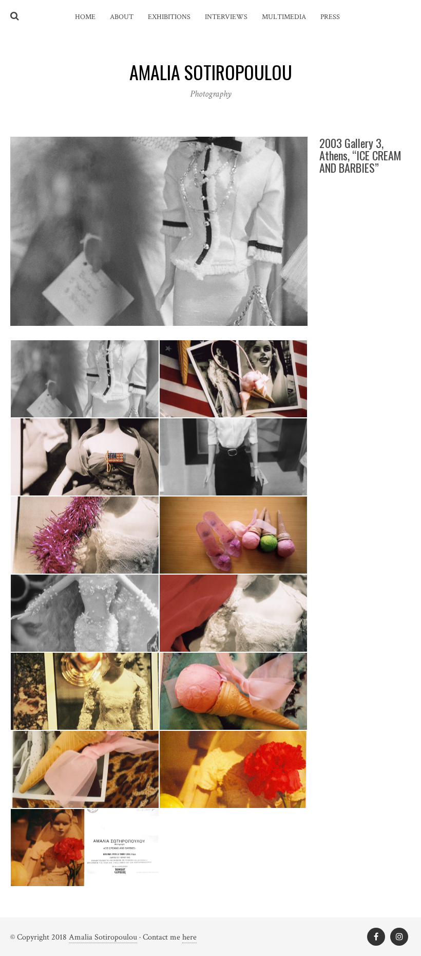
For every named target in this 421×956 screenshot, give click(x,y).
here (189, 937)
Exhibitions (169, 17)
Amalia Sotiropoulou (103, 937)
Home (85, 17)
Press (330, 17)
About (121, 17)
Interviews (226, 17)
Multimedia (284, 17)
